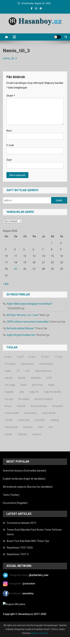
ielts (21, 391)
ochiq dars (24, 420)
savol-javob (11, 427)
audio (8, 370)
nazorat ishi (48, 413)
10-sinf (45, 356)
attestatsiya (46, 363)
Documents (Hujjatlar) (15, 502)
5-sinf (20, 356)
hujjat (51, 384)
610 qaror (10, 363)
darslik (21, 377)
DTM (49, 377)
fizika (23, 384)
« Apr (6, 283)
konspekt (57, 406)
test (50, 427)
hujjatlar (9, 391)
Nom (9, 130)
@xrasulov (28, 583)
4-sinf (8, 356)
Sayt (9, 159)
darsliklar (36, 377)
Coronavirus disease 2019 (21, 522)
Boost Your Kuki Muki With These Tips (28, 541)
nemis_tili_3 (10, 58)
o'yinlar (9, 420)
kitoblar (21, 406)
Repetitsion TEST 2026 (20, 547)
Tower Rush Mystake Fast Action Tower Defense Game (34, 532)
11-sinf (58, 356)
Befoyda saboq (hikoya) (20, 328)
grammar (37, 384)
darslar (9, 377)
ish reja (9, 399)
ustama (36, 434)
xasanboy (28, 593)
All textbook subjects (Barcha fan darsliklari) (28, 486)
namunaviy (30, 413)
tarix (40, 427)
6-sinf (32, 356)
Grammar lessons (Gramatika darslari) (24, 470)
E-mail (10, 145)
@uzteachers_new (38, 575)
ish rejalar (23, 399)
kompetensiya (39, 406)
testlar (8, 434)
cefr (27, 370)
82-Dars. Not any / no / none (22, 315)
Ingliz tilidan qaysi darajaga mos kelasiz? (29, 303)
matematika (12, 413)
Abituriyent (27, 363)
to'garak (22, 434)
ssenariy (28, 427)
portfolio (40, 420)
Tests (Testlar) (11, 494)
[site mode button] (57, 37)
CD (18, 370)
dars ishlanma (43, 370)
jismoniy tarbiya (43, 399)
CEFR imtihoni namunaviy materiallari (28, 321)
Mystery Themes (39, 633)
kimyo (8, 406)
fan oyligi (10, 384)
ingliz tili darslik (52, 391)
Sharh (10, 95)
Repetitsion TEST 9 (18, 554)
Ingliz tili (33, 391)
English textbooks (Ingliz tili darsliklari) (24, 478)
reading (54, 420)
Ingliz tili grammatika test (21, 334)
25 (15, 268)
